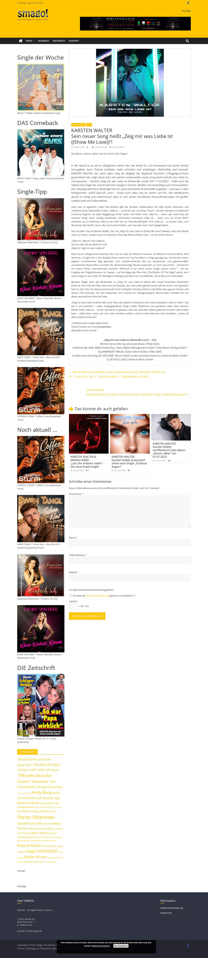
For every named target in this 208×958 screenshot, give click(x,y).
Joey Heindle (57, 828)
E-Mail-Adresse (77, 555)
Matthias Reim (35, 837)
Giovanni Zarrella (30, 823)
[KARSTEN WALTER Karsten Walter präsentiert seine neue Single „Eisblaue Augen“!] (130, 415)
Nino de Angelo (50, 841)
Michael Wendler (23, 841)
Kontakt (74, 40)
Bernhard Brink (28, 803)
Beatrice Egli (51, 798)
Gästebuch (59, 40)
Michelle (34, 840)
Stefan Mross (35, 856)
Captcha (73, 601)
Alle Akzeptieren (121, 945)
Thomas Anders (54, 857)
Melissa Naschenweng (52, 837)
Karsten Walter (118, 147)
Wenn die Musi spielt (48, 862)
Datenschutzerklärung (97, 595)
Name (73, 537)
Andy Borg (41, 792)
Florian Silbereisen (36, 817)
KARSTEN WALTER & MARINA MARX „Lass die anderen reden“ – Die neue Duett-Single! (88, 461)
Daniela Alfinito (47, 803)
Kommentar (76, 493)
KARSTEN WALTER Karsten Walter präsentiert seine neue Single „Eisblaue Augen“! (129, 461)
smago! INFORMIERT (41, 851)
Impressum (166, 912)
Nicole (41, 841)
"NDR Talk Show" (48, 770)
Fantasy (54, 812)
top (89, 124)
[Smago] (20, 41)
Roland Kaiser (29, 845)
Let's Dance (23, 833)
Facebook (43, 40)
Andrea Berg (55, 787)
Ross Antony (49, 846)
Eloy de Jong (56, 807)
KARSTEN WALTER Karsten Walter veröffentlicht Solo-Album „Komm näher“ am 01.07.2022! (169, 450)
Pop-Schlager (78, 124)
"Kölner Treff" (26, 770)
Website (73, 572)
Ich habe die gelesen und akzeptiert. (104, 595)
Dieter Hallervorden (42, 807)
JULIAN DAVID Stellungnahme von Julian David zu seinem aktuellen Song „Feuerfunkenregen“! (138, 392)
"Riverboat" (40, 781)
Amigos (42, 787)
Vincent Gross (31, 861)
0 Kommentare (100, 147)
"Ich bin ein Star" (47, 764)
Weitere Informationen (101, 946)
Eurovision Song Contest (33, 811)
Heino (46, 823)
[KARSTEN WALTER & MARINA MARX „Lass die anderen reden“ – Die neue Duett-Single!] (89, 415)
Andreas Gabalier (24, 793)
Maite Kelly (38, 833)
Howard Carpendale (39, 828)
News (29, 40)
